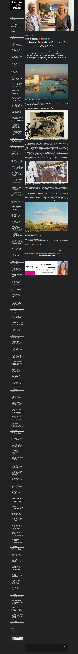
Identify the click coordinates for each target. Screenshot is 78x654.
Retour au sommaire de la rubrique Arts (46, 255)
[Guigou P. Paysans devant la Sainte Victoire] (46, 216)
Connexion (65, 644)
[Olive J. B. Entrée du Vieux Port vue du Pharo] (46, 81)
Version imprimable (30, 644)
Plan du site (36, 644)
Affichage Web (64, 646)
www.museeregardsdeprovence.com (32, 246)
